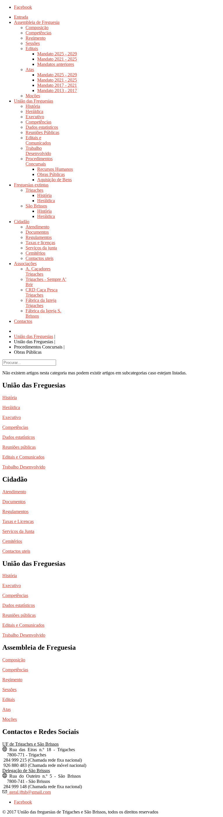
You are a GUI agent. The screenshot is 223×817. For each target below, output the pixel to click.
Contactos (23, 321)
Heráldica (34, 111)
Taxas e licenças (40, 242)
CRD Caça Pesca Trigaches (41, 292)
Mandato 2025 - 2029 (57, 53)
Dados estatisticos (42, 127)
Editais (32, 48)
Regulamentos (39, 237)
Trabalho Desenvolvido (38, 151)
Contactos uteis (39, 258)
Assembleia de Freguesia (37, 22)
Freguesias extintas (31, 184)
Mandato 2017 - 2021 (57, 85)
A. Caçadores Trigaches (38, 271)
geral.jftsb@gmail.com (29, 791)
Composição (37, 27)
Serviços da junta (41, 247)
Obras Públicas (51, 174)
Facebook (23, 7)
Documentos (37, 232)
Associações (25, 263)
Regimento (36, 38)
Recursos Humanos (55, 169)
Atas (30, 69)
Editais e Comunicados (38, 140)
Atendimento (37, 226)
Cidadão (21, 221)
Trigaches (34, 190)
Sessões (33, 43)
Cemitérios (35, 253)
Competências (38, 32)
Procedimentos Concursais (39, 161)
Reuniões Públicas (42, 132)
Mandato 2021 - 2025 (57, 59)
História (33, 106)
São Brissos (36, 205)
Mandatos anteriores (55, 64)
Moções (33, 95)
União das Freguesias (33, 100)
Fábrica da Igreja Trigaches (41, 303)
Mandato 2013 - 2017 (57, 90)
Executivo (35, 116)
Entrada (21, 17)
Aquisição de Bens (54, 179)
